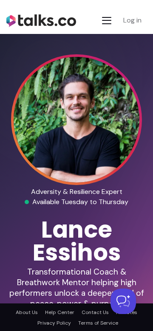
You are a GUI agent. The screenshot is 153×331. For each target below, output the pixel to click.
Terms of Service (98, 323)
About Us (27, 312)
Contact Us (95, 312)
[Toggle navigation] (106, 20)
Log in (132, 20)
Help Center (59, 312)
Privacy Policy (54, 323)
